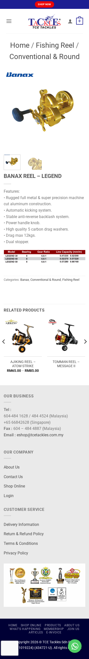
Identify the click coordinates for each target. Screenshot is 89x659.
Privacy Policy (16, 553)
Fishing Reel (55, 45)
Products (53, 625)
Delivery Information (21, 524)
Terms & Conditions (21, 543)
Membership (54, 629)
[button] (9, 21)
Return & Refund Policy (24, 534)
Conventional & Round (44, 56)
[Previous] (11, 110)
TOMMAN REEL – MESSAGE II (66, 364)
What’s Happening (25, 629)
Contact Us (13, 476)
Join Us (73, 629)
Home (19, 45)
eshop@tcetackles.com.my (40, 435)
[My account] (70, 21)
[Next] (77, 110)
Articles (36, 632)
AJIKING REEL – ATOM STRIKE (23, 364)
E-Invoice (54, 632)
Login (9, 495)
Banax (24, 280)
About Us (12, 467)
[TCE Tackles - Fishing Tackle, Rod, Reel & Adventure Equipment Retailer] (44, 21)
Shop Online (14, 486)
